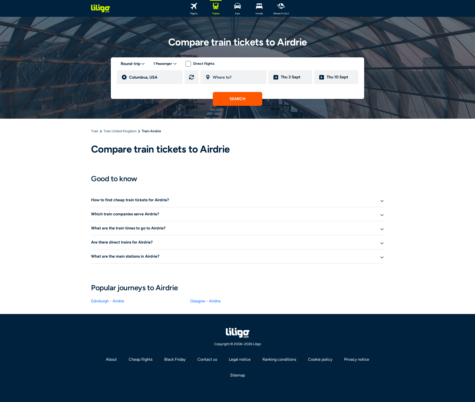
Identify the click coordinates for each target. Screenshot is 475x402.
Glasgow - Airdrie (205, 301)
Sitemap (237, 375)
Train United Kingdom (120, 131)
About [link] (111, 359)
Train (94, 131)
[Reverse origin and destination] (191, 77)
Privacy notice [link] (356, 359)
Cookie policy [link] (320, 359)
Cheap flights (140, 359)
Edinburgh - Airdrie (107, 301)
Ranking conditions (279, 359)
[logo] (100, 8)
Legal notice (240, 359)
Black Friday (175, 359)
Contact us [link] (207, 359)
